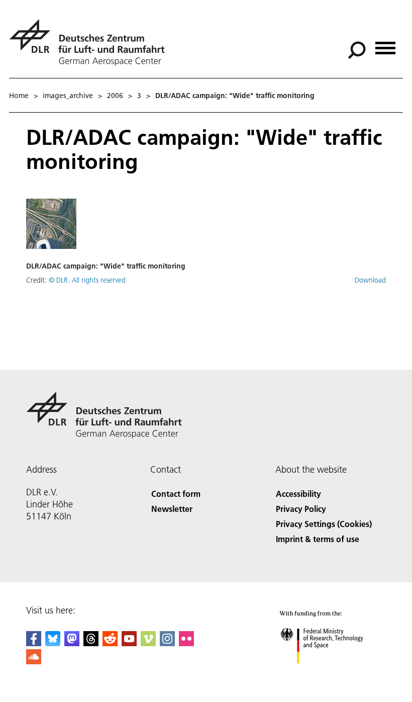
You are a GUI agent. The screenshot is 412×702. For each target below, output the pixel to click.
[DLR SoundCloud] (33, 661)
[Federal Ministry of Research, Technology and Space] (331, 673)
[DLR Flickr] (186, 643)
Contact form (175, 493)
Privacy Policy (301, 508)
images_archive (68, 95)
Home (19, 95)
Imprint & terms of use (317, 539)
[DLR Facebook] (33, 643)
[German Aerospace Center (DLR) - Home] (91, 42)
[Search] (358, 49)
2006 (115, 95)
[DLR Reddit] (110, 643)
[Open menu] (385, 44)
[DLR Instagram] (167, 643)
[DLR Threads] (90, 643)
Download (370, 280)
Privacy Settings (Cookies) (324, 523)
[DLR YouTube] (129, 643)
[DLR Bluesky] (52, 643)
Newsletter (171, 508)
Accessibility (298, 493)
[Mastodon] (71, 643)
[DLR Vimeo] (148, 643)
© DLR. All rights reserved (87, 280)
